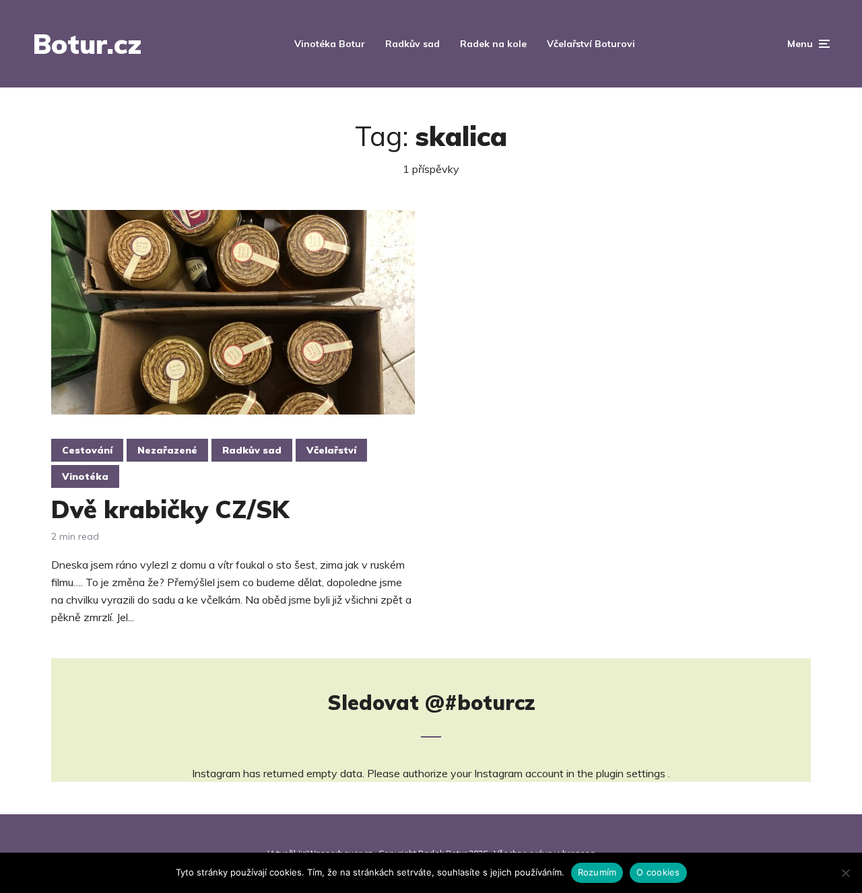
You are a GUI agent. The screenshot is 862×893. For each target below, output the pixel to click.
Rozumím (597, 872)
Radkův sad (412, 44)
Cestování (87, 450)
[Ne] (845, 873)
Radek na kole (493, 44)
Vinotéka (85, 476)
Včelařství (331, 450)
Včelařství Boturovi (591, 44)
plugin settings (632, 773)
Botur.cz (86, 44)
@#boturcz (480, 702)
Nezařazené (167, 450)
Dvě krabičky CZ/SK (170, 509)
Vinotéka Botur (329, 44)
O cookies (657, 872)
